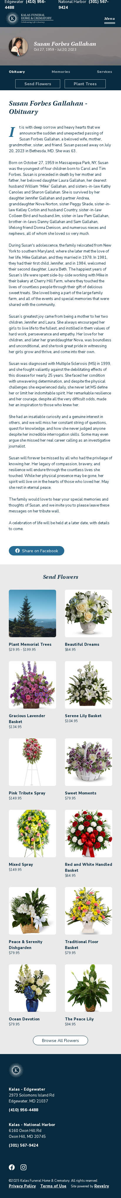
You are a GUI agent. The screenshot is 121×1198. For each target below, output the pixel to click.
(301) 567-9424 (23, 1145)
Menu (109, 18)
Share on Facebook (40, 551)
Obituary (17, 71)
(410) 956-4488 (23, 1110)
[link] (32, 621)
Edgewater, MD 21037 (28, 1101)
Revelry (101, 1186)
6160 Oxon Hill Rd (25, 1130)
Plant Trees (85, 84)
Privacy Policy (22, 1186)
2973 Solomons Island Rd (31, 1095)
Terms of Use (53, 1186)
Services (104, 71)
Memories (61, 71)
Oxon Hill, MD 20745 (27, 1136)
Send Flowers (37, 84)
